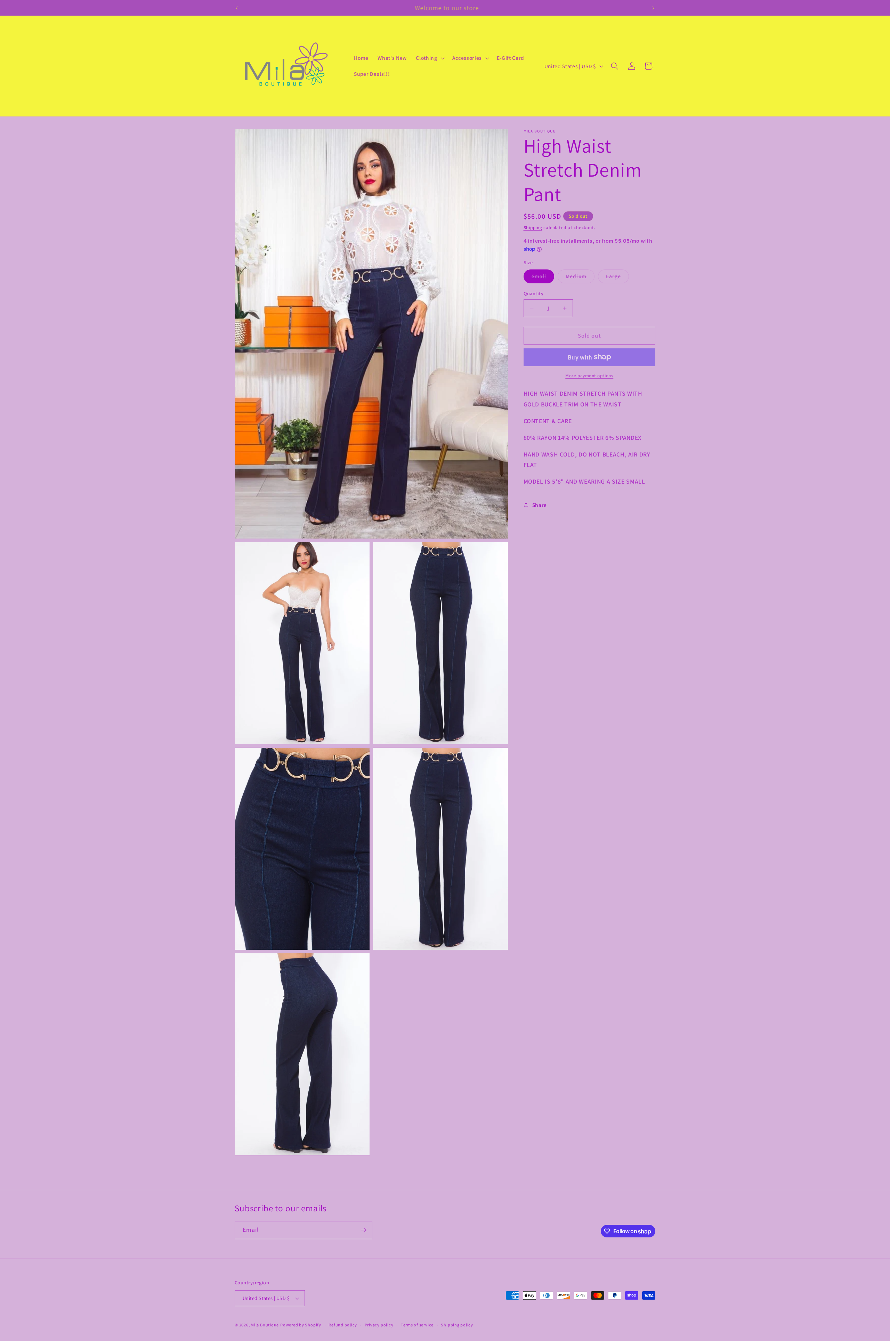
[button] (429, 58)
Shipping (533, 227)
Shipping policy (457, 1324)
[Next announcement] (653, 7)
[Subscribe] (363, 1230)
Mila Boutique (265, 1324)
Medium (580, 277)
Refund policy (343, 1324)
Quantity (534, 293)
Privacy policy (379, 1324)
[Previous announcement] (236, 7)
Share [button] (539, 504)
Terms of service (417, 1324)
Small (543, 277)
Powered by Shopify (300, 1324)
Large (617, 277)
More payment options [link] (589, 375)
